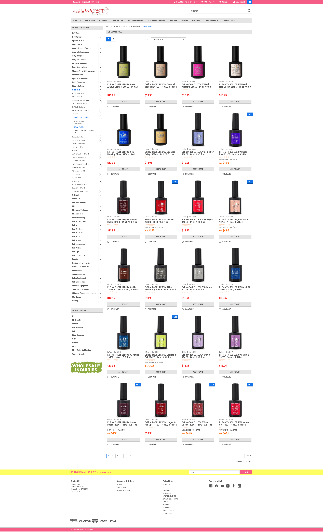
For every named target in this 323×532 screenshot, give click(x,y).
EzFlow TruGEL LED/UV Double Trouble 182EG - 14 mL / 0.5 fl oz (123, 288)
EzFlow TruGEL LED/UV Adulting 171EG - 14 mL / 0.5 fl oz (197, 288)
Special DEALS (78, 41)
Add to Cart (123, 102)
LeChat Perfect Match (79, 157)
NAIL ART (173, 20)
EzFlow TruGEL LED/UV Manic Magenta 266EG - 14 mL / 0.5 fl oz (197, 86)
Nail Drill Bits (77, 233)
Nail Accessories (79, 221)
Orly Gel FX (75, 181)
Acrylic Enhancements (81, 52)
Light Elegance (78, 335)
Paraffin (75, 259)
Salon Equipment (79, 278)
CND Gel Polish (77, 97)
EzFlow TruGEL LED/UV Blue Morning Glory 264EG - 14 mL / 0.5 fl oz (121, 154)
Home (108, 26)
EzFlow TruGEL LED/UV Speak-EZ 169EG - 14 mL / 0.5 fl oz (234, 288)
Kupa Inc (75, 150)
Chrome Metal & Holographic (83, 71)
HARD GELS (104, 20)
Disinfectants (77, 75)
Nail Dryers (76, 240)
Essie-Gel (75, 114)
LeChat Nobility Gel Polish (80, 154)
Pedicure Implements (81, 263)
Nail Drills (76, 236)
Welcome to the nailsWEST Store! (83, 2)
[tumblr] (233, 486)
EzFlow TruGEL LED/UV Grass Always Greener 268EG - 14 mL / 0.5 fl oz (122, 86)
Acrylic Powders (79, 59)
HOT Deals (76, 33)
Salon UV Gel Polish (78, 188)
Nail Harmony (77, 327)
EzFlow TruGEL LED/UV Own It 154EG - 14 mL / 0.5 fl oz (196, 356)
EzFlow (75, 342)
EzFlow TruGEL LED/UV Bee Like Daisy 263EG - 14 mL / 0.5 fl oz (160, 153)
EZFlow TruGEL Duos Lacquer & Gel (84, 131)
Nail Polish (76, 248)
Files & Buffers (78, 86)
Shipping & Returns (123, 490)
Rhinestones (77, 270)
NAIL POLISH (118, 20)
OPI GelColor (76, 178)
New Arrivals (77, 37)
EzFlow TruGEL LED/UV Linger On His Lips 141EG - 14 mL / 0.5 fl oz (161, 423)
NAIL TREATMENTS (135, 20)
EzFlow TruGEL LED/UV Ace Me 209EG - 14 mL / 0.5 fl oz (159, 220)
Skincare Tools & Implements (84, 293)
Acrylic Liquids (78, 56)
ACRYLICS (77, 20)
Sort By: (147, 39)
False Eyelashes (78, 82)
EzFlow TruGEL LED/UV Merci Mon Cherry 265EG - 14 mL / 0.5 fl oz (235, 86)
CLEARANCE (77, 44)
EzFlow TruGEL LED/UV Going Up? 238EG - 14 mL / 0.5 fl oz (198, 153)
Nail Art (75, 225)
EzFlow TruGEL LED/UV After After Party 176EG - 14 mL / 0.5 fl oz (161, 289)
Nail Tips (75, 252)
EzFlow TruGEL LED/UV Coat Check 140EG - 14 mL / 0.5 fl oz (197, 423)
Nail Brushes (77, 229)
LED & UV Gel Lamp (78, 161)
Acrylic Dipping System (81, 48)
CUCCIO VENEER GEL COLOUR (82, 100)
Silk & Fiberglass (79, 282)
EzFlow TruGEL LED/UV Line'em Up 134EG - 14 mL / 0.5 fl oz (234, 423)
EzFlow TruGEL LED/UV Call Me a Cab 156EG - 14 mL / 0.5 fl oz (160, 356)
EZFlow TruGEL (79, 127)
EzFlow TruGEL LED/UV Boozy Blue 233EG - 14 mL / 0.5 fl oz (233, 153)
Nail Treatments (78, 255)
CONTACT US (227, 20)
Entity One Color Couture (80, 110)
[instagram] (228, 486)
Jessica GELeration (78, 144)
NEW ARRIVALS (212, 20)
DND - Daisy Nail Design (79, 104)
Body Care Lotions (79, 67)
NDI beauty (76, 320)
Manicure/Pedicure (80, 210)
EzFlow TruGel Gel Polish (80, 117)
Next (247, 456)
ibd (73, 331)
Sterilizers (76, 297)
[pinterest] (216, 486)
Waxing (75, 301)
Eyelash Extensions (80, 78)
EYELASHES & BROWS (156, 20)
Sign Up (125, 487)
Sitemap (91, 529)
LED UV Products (79, 202)
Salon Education (78, 274)
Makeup (75, 206)
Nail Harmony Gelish (78, 167)
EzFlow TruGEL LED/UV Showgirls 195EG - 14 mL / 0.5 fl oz (198, 220)
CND (74, 346)
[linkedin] (239, 486)
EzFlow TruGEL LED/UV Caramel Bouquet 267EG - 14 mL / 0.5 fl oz (161, 85)
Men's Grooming (78, 217)
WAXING (185, 20)
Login (118, 487)
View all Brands (78, 354)
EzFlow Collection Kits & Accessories (82, 123)
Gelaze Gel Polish (78, 137)
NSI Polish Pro (77, 174)
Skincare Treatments (80, 289)
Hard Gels (76, 199)
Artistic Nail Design (78, 93)
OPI (73, 316)
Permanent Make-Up (80, 267)
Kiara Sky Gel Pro (77, 147)
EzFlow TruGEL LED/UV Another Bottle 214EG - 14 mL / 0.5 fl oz (122, 220)
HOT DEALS (196, 20)
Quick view (123, 78)
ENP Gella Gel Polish (78, 107)
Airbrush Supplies (79, 63)
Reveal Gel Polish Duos (79, 184)
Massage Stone (78, 214)
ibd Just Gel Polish (78, 140)
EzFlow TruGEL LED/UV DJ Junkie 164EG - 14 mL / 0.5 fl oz (123, 356)
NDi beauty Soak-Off (78, 171)
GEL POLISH (90, 20)
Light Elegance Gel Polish (80, 164)
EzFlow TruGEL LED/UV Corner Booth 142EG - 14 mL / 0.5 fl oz (122, 423)
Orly (74, 339)
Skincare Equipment (80, 286)
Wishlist (225, 2)
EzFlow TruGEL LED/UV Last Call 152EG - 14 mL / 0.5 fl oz (234, 356)
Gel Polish (76, 90)
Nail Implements (78, 244)
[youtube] (222, 486)
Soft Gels (75, 195)
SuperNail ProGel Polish (80, 191)
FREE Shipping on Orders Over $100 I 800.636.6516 (195, 2)
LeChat (75, 324)
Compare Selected (243, 462)
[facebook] (210, 486)
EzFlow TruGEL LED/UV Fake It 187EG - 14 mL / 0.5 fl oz (233, 220)
